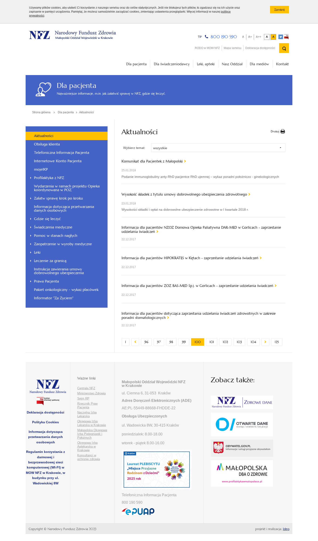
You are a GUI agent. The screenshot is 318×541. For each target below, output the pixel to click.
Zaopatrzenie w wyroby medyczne (63, 243)
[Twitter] (280, 36)
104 (255, 342)
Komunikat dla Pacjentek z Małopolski (152, 161)
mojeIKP (41, 169)
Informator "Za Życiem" (53, 298)
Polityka (45, 422)
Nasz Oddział (232, 64)
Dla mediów (259, 64)
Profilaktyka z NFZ (49, 177)
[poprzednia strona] (135, 342)
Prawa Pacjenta (46, 281)
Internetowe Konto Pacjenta (57, 161)
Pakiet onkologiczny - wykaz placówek (66, 289)
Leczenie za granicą (50, 260)
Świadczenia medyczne (53, 227)
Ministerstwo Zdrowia (91, 393)
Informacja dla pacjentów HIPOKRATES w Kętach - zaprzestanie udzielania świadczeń (190, 258)
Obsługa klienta (47, 144)
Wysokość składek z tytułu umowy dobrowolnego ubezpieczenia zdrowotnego (184, 194)
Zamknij (281, 10)
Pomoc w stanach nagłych (55, 235)
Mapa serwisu (232, 48)
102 (227, 342)
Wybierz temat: (134, 148)
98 (173, 342)
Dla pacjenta (136, 64)
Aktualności (86, 112)
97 (160, 342)
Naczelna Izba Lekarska (87, 414)
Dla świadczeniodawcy (172, 64)
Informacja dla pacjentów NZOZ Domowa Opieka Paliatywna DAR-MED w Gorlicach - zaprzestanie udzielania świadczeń (201, 229)
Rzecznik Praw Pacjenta (87, 405)
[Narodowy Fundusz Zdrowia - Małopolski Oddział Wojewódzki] (72, 35)
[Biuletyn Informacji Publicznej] (286, 36)
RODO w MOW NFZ (207, 48)
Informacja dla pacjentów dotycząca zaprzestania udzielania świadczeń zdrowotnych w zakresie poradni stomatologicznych (199, 315)
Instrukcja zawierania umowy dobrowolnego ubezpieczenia (59, 271)
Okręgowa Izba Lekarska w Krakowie (91, 423)
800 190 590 (224, 36)
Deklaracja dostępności (260, 48)
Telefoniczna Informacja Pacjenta (61, 152)
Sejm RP (83, 398)
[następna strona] (265, 342)
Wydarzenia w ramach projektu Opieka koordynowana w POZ (67, 188)
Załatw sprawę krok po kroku (58, 198)
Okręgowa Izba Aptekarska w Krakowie (87, 446)
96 (148, 342)
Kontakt (282, 64)
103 (241, 342)
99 (185, 342)
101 (213, 342)
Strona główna (41, 112)
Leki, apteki (206, 64)
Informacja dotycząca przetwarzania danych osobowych (64, 208)
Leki (37, 252)
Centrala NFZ (86, 388)
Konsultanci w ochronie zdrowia (88, 457)
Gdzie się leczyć (47, 218)
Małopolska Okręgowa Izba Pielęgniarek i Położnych (92, 433)
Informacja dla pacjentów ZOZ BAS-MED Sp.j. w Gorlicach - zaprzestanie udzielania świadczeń (197, 286)
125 (278, 342)
